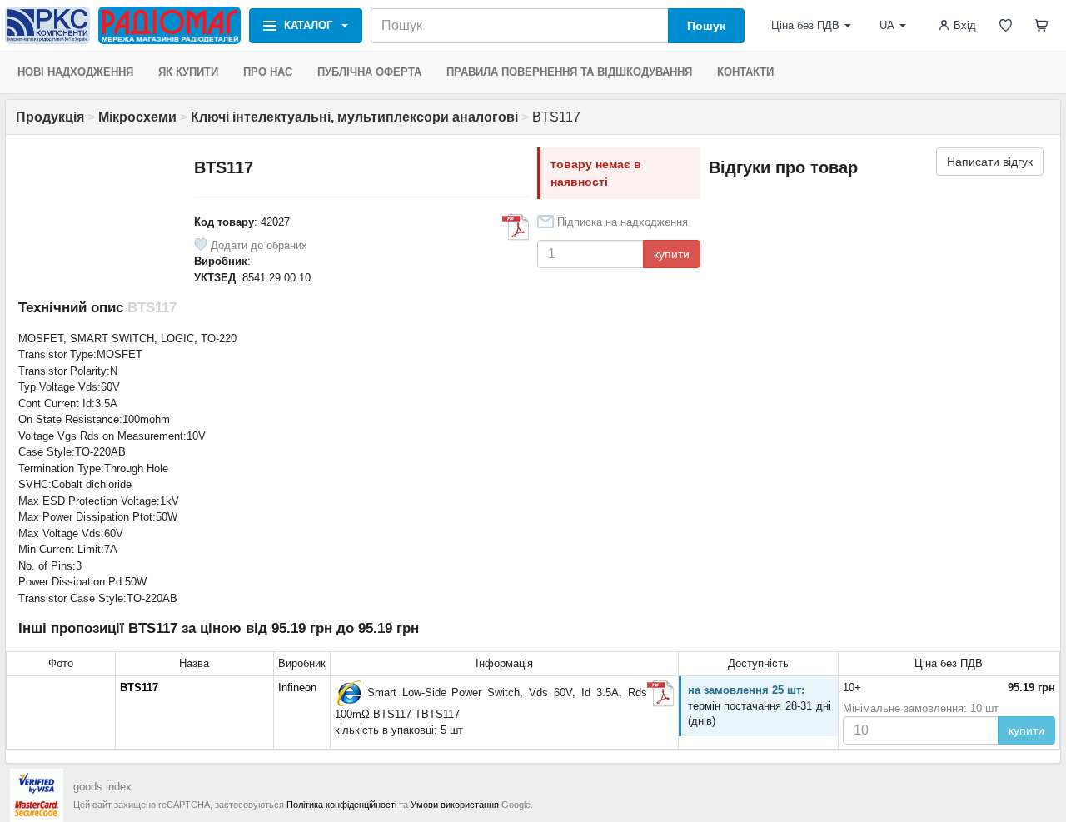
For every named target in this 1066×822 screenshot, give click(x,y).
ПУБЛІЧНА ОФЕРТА (369, 72)
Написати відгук (990, 161)
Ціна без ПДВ (805, 25)
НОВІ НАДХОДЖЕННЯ (75, 72)
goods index (102, 786)
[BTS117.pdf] (515, 227)
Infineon (297, 687)
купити (672, 254)
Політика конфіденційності (341, 805)
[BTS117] (348, 693)
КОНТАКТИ (745, 72)
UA (886, 25)
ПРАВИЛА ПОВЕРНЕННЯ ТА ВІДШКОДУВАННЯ (569, 72)
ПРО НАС (267, 72)
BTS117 (139, 687)
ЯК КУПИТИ (188, 72)
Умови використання (455, 805)
